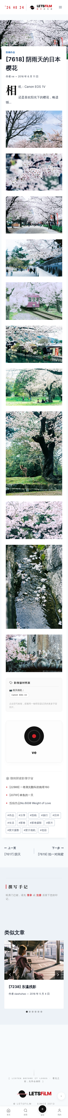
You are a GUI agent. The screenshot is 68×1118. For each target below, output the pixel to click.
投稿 (12, 803)
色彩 (43, 830)
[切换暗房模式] (61, 1096)
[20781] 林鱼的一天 (21, 795)
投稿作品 (10, 52)
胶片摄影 (13, 830)
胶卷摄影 (36, 822)
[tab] (27, 1012)
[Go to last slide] (10, 974)
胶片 (49, 822)
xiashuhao (20, 993)
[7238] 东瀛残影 (22, 987)
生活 (10, 822)
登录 (29, 895)
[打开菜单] (60, 7)
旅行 (44, 815)
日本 (56, 815)
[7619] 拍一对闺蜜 (51, 851)
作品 (17, 803)
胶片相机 (30, 830)
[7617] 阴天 (12, 851)
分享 (22, 815)
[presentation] (34, 960)
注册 (39, 895)
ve (12, 76)
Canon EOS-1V (19, 695)
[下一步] (58, 974)
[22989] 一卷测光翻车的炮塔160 (29, 787)
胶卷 (22, 822)
